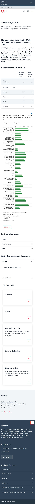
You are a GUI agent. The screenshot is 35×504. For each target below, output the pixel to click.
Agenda (4, 478)
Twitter (15, 448)
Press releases (6, 474)
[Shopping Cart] (27, 11)
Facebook (6, 448)
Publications (6, 469)
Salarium (4, 483)
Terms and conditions (6, 501)
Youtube (23, 448)
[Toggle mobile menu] (32, 11)
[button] (32, 422)
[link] (17, 268)
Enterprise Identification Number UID (13, 492)
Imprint (13, 501)
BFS (6, 11)
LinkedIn (6, 452)
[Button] (28, 301)
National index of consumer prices (12, 488)
